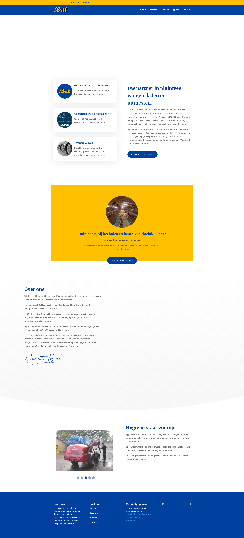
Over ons (165, 10)
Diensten (153, 10)
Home (143, 10)
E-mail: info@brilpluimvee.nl (138, 514)
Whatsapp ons (133, 520)
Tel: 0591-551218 (133, 517)
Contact (187, 10)
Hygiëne (175, 10)
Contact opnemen (142, 154)
